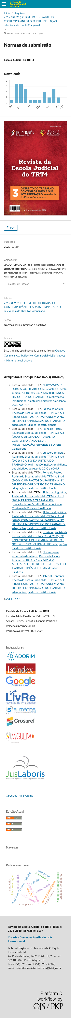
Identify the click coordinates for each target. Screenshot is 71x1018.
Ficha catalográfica (54, 492)
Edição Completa (53, 452)
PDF (12, 227)
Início (7, 13)
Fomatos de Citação (18, 283)
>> (18, 598)
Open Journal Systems (19, 795)
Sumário (48, 532)
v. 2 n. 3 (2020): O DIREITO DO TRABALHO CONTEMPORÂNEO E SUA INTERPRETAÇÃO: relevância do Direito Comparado (30, 21)
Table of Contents (53, 576)
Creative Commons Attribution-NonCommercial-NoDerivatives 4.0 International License (34, 355)
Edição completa (53, 408)
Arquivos (20, 13)
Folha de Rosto (52, 428)
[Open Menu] (4, 4)
